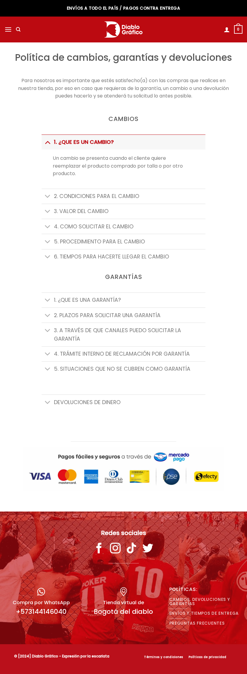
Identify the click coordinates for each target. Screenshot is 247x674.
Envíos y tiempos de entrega (204, 613)
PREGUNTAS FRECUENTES (197, 623)
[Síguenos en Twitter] (147, 549)
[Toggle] (47, 141)
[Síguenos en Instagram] (115, 549)
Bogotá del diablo (123, 611)
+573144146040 (41, 611)
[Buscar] (18, 29)
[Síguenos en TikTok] (131, 549)
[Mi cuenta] (227, 29)
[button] (8, 29)
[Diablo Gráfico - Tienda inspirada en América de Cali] (124, 29)
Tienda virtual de (123, 602)
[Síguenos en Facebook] (99, 549)
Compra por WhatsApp (41, 602)
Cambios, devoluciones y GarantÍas (199, 602)
